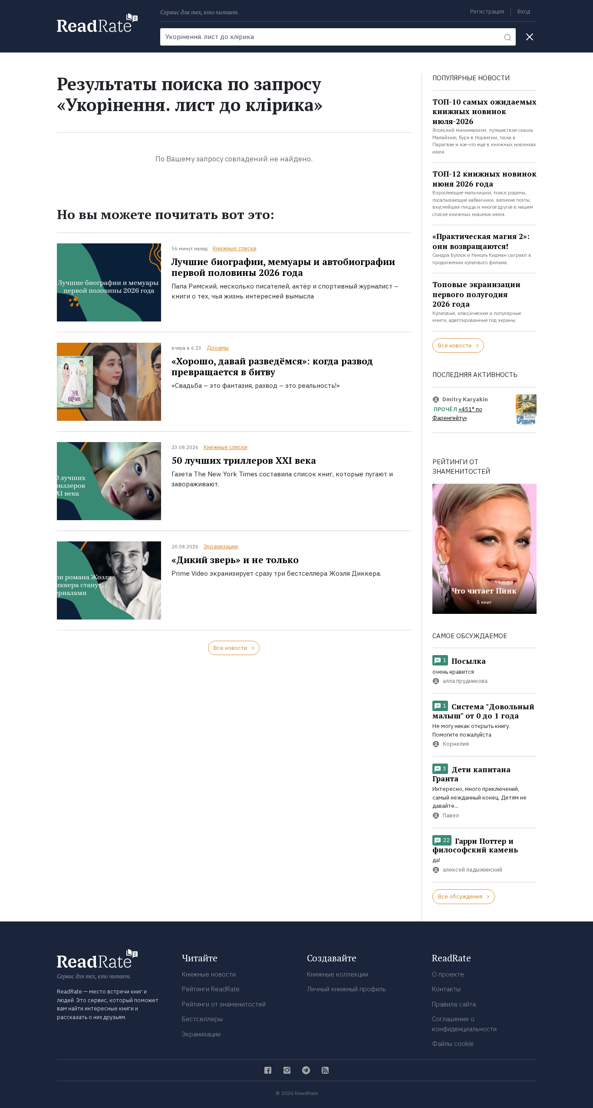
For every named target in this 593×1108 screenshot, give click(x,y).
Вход (523, 11)
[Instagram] (287, 1070)
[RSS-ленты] (325, 1070)
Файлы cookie (453, 1043)
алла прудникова (465, 681)
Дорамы (218, 347)
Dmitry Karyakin (465, 399)
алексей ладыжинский (472, 869)
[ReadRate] (97, 22)
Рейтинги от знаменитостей (224, 1004)
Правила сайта (454, 1004)
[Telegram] (306, 1070)
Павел (451, 815)
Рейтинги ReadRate (211, 989)
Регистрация (487, 11)
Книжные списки (235, 248)
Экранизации (221, 546)
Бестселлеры (202, 1019)
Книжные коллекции (337, 974)
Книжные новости (209, 974)
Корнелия (456, 743)
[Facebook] (268, 1070)
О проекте (448, 974)
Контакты (446, 989)
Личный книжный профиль (346, 989)
